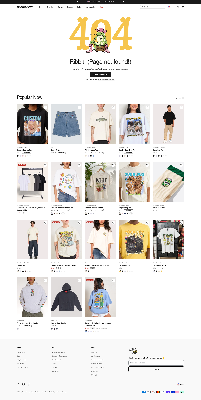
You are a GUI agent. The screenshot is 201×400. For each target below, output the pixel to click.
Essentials (20, 363)
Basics (60, 7)
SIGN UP (156, 369)
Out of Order (54, 320)
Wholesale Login (96, 363)
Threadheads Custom (22, 147)
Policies (54, 367)
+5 (131, 156)
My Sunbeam (88, 263)
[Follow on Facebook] (18, 384)
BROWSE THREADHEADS (100, 74)
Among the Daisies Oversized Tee (97, 265)
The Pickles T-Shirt (159, 265)
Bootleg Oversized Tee (127, 150)
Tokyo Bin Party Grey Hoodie (27, 323)
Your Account (56, 360)
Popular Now (21, 352)
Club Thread (95, 371)
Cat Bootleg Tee (124, 265)
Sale (101, 7)
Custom (70, 7)
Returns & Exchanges (59, 356)
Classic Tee (21, 265)
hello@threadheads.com (106, 79)
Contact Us (55, 371)
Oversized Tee (158, 150)
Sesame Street (20, 320)
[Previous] (77, 2)
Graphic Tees (21, 360)
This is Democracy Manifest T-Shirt (63, 265)
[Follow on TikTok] (28, 384)
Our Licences (95, 356)
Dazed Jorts (55, 150)
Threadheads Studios (90, 147)
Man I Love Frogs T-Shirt (94, 207)
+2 (131, 213)
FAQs (54, 363)
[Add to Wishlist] (45, 107)
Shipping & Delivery (58, 352)
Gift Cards (94, 375)
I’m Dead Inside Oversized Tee (62, 207)
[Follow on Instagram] (23, 384)
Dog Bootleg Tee (125, 207)
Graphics (50, 7)
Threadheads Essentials (159, 147)
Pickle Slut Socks (159, 207)
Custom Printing (22, 367)
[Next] (123, 2)
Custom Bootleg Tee (24, 150)
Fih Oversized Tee (91, 150)
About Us (94, 352)
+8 (29, 156)
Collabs (79, 7)
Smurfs (52, 147)
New (41, 7)
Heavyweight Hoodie (58, 323)
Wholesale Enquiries (97, 360)
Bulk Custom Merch (97, 367)
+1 (63, 213)
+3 (131, 271)
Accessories (90, 7)
